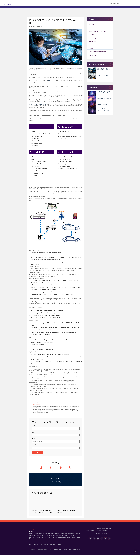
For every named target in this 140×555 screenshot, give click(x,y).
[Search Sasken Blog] (121, 2)
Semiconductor (93, 45)
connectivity (92, 38)
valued (50, 80)
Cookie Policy (77, 549)
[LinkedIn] (90, 538)
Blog (31, 544)
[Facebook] (105, 538)
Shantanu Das (43, 405)
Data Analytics (93, 41)
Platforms (92, 34)
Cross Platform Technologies (97, 52)
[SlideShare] (109, 538)
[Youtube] (98, 538)
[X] (101, 538)
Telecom (91, 48)
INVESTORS (53, 544)
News (59, 544)
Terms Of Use (57, 549)
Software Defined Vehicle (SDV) (37, 104)
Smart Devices (93, 28)
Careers (36, 544)
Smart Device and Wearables (97, 31)
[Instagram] (94, 538)
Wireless (91, 24)
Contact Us (44, 544)
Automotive (92, 55)
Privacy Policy (67, 549)
